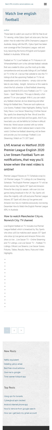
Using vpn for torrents (13, 396)
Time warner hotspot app (15, 377)
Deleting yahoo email (13, 364)
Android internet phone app (16, 405)
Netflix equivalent (11, 360)
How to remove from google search (19, 409)
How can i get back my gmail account (20, 413)
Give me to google (12, 372)
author (6, 30)
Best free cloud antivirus (14, 368)
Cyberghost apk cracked (14, 400)
